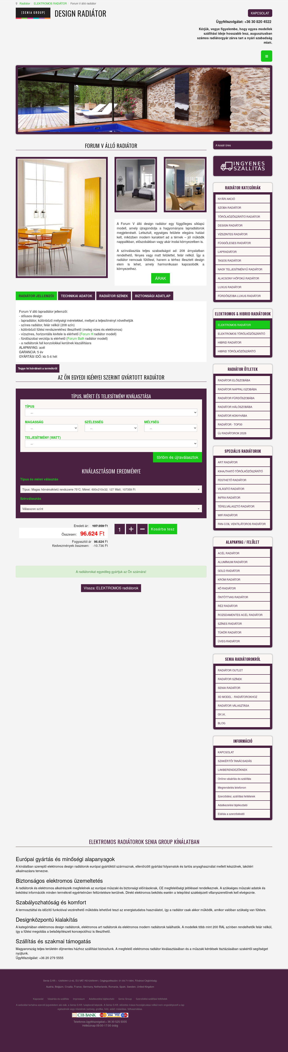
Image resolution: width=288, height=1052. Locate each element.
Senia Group (125, 998)
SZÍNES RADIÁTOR (230, 623)
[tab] (36, 296)
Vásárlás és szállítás (58, 998)
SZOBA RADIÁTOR (229, 207)
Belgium (59, 986)
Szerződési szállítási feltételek (151, 998)
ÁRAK (160, 278)
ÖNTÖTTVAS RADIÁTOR (233, 597)
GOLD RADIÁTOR (229, 570)
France (78, 986)
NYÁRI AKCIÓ (226, 199)
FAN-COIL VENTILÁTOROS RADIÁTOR (242, 524)
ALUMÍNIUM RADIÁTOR (233, 562)
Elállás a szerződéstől (231, 814)
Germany (88, 986)
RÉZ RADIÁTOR (228, 606)
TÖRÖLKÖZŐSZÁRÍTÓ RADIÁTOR (239, 216)
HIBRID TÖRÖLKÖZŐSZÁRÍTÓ (237, 351)
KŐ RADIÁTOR (227, 588)
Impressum (79, 998)
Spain (122, 986)
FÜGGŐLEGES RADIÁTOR (234, 243)
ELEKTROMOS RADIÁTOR (50, 3)
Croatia (69, 986)
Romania (113, 986)
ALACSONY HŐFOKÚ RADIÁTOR (238, 278)
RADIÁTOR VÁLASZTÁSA (233, 705)
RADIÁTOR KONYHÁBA (232, 415)
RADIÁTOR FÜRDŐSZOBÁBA (236, 398)
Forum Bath (76, 338)
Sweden (131, 986)
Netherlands (100, 986)
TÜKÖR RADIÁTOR (229, 632)
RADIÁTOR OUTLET (230, 670)
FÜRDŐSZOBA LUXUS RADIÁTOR (239, 296)
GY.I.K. (222, 714)
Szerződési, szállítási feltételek (236, 796)
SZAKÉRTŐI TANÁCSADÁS (235, 761)
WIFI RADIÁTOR (228, 515)
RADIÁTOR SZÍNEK (230, 679)
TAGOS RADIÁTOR (229, 260)
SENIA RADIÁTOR (229, 688)
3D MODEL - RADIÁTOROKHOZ (237, 697)
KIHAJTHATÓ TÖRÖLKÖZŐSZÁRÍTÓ (240, 471)
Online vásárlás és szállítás (234, 779)
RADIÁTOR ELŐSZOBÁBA (234, 380)
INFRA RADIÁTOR (229, 497)
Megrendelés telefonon (232, 787)
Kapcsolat (38, 998)
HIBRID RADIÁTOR (229, 342)
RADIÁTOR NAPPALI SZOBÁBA (237, 389)
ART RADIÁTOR (228, 462)
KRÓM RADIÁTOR (229, 579)
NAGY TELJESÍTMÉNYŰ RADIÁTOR (240, 269)
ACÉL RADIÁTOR (228, 553)
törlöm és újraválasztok (177, 457)
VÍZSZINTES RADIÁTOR (233, 234)
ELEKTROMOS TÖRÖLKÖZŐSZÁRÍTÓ (241, 333)
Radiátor (25, 3)
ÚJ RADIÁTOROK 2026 (232, 433)
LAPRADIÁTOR (227, 251)
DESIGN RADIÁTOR (230, 225)
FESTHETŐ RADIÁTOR (232, 480)
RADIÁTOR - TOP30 (230, 424)
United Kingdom (145, 986)
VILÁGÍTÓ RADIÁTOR (231, 489)
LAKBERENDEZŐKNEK (232, 769)
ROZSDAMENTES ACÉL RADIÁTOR (240, 615)
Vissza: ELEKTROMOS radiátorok (111, 587)
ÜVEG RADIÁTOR (229, 641)
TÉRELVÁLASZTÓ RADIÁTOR (236, 506)
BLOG (221, 723)
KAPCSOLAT (260, 13)
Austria (50, 986)
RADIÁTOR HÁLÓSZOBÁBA (235, 407)
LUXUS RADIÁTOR (229, 287)
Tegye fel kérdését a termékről (37, 368)
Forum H (87, 334)
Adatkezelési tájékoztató (233, 805)
